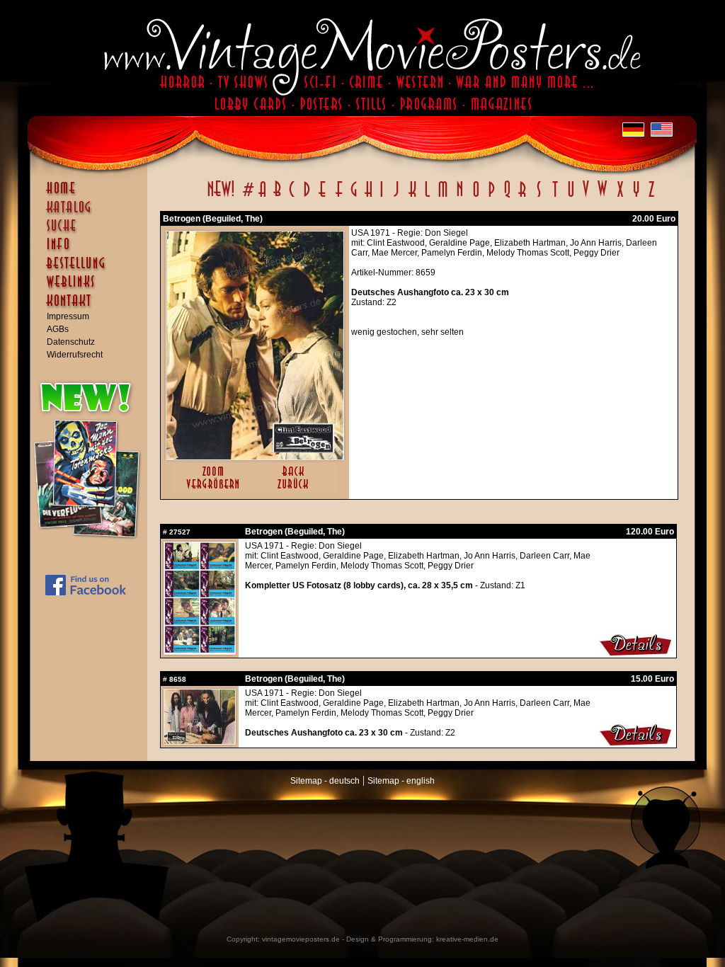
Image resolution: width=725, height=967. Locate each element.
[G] (353, 197)
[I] (381, 197)
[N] (460, 197)
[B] (277, 197)
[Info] (92, 251)
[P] (491, 197)
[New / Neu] (221, 197)
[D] (306, 197)
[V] (585, 197)
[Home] (92, 195)
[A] (262, 197)
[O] (476, 197)
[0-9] (247, 197)
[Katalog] (92, 213)
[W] (602, 197)
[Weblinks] (92, 289)
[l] (427, 197)
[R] (522, 197)
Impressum (68, 316)
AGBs (58, 329)
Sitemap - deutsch (325, 781)
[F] (338, 197)
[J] (395, 197)
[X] (620, 197)
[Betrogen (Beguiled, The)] (254, 457)
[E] (322, 197)
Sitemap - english (401, 781)
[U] (570, 197)
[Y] (636, 197)
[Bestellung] (92, 270)
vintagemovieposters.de (301, 939)
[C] (292, 197)
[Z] (651, 197)
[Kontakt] (92, 307)
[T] (555, 197)
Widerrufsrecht (75, 355)
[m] (443, 197)
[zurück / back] (295, 490)
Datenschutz (71, 342)
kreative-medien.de (467, 939)
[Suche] (92, 231)
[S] (538, 197)
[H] (368, 197)
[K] (412, 197)
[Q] (507, 197)
